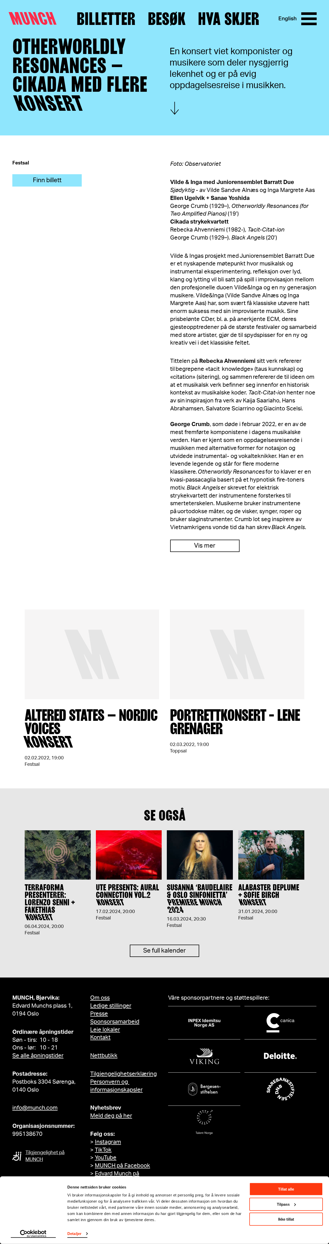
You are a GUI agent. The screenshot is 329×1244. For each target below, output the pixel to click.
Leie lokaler (105, 1030)
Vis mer (204, 546)
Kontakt (100, 1037)
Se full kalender (164, 951)
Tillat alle (286, 1189)
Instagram (108, 1142)
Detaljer (74, 1233)
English (287, 18)
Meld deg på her (111, 1116)
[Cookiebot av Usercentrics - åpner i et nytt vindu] (33, 1234)
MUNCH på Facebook (122, 1165)
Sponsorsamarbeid (114, 1022)
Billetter (106, 19)
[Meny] (309, 18)
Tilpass (283, 1204)
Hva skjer (228, 19)
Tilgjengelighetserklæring (123, 1074)
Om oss (100, 998)
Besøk (167, 19)
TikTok (103, 1150)
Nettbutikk (103, 1055)
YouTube (105, 1157)
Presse (99, 1014)
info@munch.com (35, 1108)
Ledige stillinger (110, 1006)
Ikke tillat (286, 1219)
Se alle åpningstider (37, 1055)
